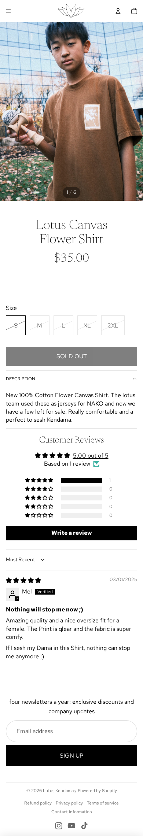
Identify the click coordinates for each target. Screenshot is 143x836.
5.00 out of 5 (91, 455)
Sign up (71, 755)
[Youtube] (71, 825)
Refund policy (38, 803)
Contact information (71, 812)
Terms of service (103, 803)
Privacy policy (69, 803)
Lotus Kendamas (59, 791)
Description (20, 379)
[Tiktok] (84, 825)
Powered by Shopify (97, 791)
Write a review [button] (71, 533)
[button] (39, 480)
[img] (23, 580)
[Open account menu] (118, 11)
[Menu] (8, 11)
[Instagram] (58, 825)
